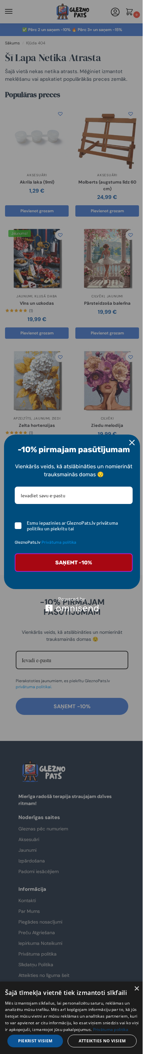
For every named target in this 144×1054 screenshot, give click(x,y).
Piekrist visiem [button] (35, 1041)
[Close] (132, 443)
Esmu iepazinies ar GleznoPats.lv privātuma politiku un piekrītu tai (72, 525)
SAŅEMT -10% (73, 562)
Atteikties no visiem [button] (102, 1041)
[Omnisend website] (72, 604)
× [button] (136, 988)
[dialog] (72, 1018)
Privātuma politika (59, 542)
